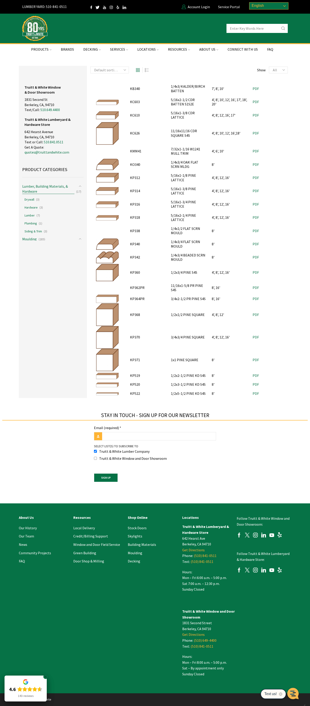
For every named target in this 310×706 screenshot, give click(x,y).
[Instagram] (113, 6)
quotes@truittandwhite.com (47, 152)
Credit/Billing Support (90, 536)
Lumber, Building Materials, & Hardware (45, 189)
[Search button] (283, 28)
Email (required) (107, 427)
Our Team (26, 536)
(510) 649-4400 (205, 640)
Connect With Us (243, 49)
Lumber (30, 215)
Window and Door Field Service (96, 544)
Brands (67, 49)
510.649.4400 (50, 109)
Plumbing (31, 223)
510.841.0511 (53, 142)
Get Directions (193, 550)
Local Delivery (84, 528)
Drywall (29, 199)
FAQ (270, 49)
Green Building (84, 553)
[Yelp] (119, 6)
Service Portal (229, 7)
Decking (134, 561)
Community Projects (35, 553)
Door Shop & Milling (88, 561)
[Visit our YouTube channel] (106, 6)
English (257, 5)
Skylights (135, 536)
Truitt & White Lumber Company (124, 451)
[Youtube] (271, 535)
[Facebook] (239, 535)
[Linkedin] (263, 535)
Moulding (29, 239)
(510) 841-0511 (205, 555)
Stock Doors (137, 528)
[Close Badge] (45, 676)
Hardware (31, 207)
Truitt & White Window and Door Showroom (133, 458)
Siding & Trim (33, 231)
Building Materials (142, 544)
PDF (256, 88)
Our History (28, 528)
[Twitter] (99, 6)
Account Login (199, 7)
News (23, 544)
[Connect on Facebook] (93, 6)
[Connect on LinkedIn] (126, 6)
